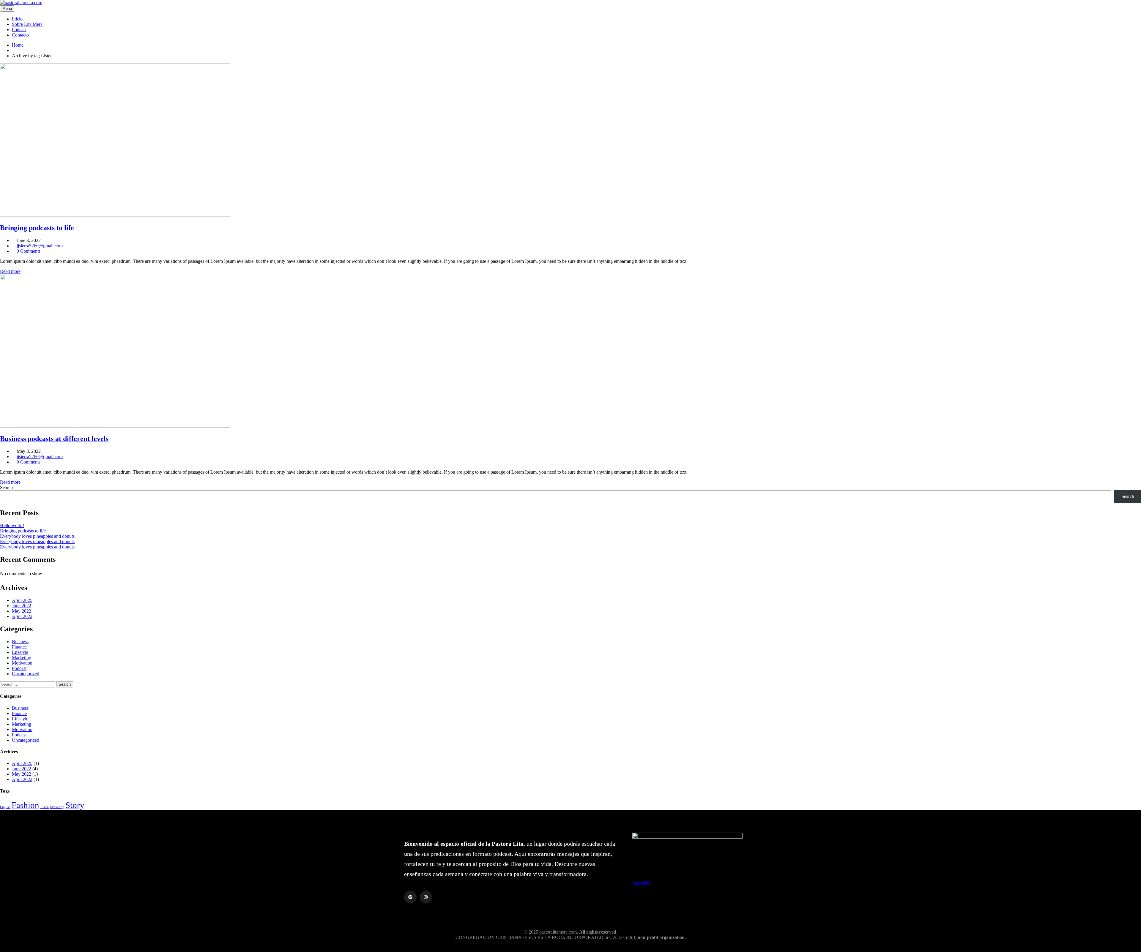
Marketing (21, 657)
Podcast (19, 29)
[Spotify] (410, 897)
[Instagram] (426, 897)
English (5, 807)
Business (20, 641)
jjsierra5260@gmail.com (40, 245)
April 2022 (22, 616)
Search (6, 487)
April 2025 (22, 600)
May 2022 (21, 610)
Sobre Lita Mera (27, 24)
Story (74, 805)
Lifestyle (20, 652)
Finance (19, 646)
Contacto (20, 34)
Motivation (22, 662)
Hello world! (12, 525)
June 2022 (21, 605)
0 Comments (28, 251)
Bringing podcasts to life (23, 530)
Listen (44, 807)
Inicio (17, 18)
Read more (10, 271)
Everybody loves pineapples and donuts (37, 536)
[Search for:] (28, 684)
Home (17, 45)
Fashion (25, 805)
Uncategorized (25, 673)
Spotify (641, 883)
